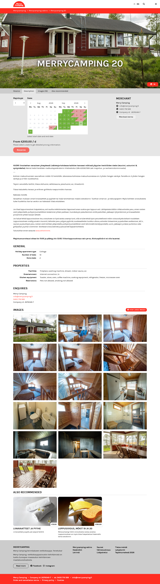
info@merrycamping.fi (23, 296)
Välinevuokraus (103, 550)
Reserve (16, 91)
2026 (51, 103)
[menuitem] (144, 4)
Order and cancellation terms (26, 580)
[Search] (144, 4)
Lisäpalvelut (102, 552)
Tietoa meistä (121, 547)
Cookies (60, 580)
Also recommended (60, 91)
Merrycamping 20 (58, 11)
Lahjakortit (120, 550)
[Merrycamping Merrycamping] (26, 4)
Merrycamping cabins (38, 11)
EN (138, 4)
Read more (21, 566)
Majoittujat (18, 98)
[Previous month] (30, 103)
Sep (63, 103)
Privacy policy (48, 580)
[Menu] (156, 4)
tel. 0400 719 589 (61, 577)
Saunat (100, 547)
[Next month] (85, 103)
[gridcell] (30, 111)
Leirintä (76, 552)
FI (134, 4)
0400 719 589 (19, 299)
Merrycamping (19, 11)
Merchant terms (126, 117)
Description (29, 91)
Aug (38, 103)
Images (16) (43, 91)
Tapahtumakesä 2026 (124, 552)
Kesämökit (77, 550)
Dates (29, 98)
